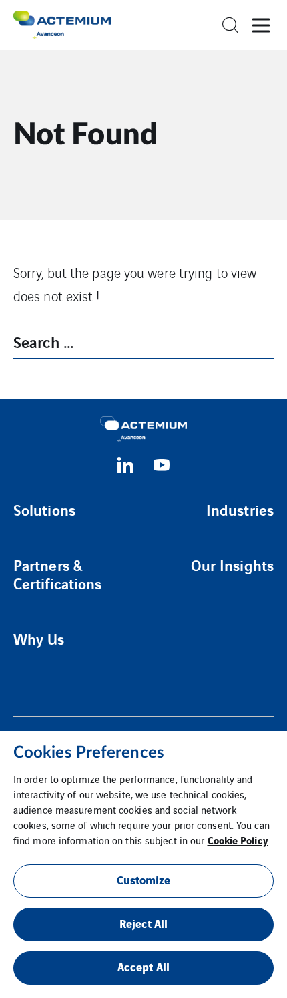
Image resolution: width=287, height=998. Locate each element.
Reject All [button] (143, 922)
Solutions (44, 509)
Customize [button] (144, 879)
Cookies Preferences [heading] (88, 753)
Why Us (39, 638)
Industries (240, 509)
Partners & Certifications (57, 574)
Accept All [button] (143, 966)
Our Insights (232, 565)
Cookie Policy (238, 839)
